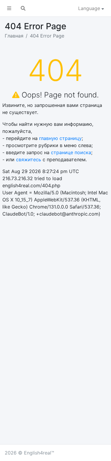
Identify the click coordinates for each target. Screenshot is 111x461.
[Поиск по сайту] (23, 8)
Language (90, 8)
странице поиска (71, 152)
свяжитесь (28, 159)
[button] (9, 8)
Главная (14, 36)
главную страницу (60, 138)
